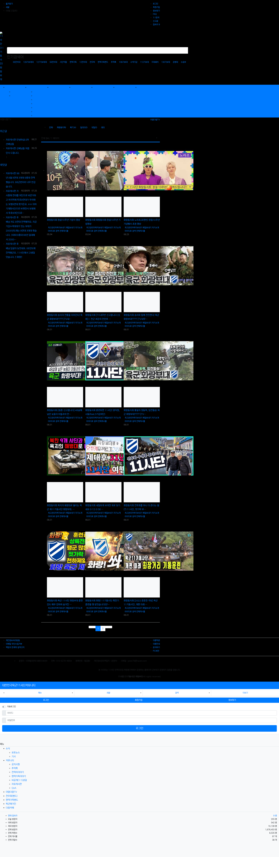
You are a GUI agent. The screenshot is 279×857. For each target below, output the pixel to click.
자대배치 (155, 62)
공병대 (175, 62)
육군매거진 (11, 803)
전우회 (92, 62)
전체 (51, 127)
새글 (7, 7)
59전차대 (53, 62)
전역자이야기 (40, 99)
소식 (8, 748)
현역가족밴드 (103, 62)
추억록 (113, 62)
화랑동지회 (61, 127)
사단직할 (63, 62)
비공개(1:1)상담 (41, 107)
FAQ (155, 14)
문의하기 (156, 647)
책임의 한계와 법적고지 (15, 647)
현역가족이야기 (41, 103)
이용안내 (156, 644)
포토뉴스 (16, 92)
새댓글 (3, 164)
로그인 (155, 4)
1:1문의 (156, 17)
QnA (36, 115)
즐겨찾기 (9, 4)
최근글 (3, 131)
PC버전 (156, 651)
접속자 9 (156, 24)
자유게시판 (39, 111)
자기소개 (78, 227)
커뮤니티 (10, 760)
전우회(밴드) (11, 796)
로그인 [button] (46, 700)
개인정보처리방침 (13, 640)
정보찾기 (156, 11)
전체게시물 (64, 231)
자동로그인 (11, 706)
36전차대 (16, 62)
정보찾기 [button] (232, 700)
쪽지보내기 (61, 227)
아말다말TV (155, 120)
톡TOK (73, 127)
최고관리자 (52, 227)
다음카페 (10, 807)
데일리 (94, 127)
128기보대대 (28, 62)
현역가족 (73, 62)
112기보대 (144, 62)
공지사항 (38, 92)
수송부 (183, 62)
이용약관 (156, 640)
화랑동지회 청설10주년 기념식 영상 (63, 220)
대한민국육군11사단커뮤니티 (18, 685)
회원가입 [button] (138, 700)
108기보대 (123, 62)
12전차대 (83, 62)
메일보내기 (70, 227)
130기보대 (165, 62)
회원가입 (156, 7)
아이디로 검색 (53, 231)
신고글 (155, 21)
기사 (14, 95)
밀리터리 (83, 127)
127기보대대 (41, 62)
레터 (103, 127)
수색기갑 (133, 62)
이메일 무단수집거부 (14, 644)
